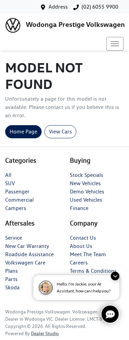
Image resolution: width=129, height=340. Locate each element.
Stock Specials (86, 175)
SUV (10, 183)
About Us (81, 246)
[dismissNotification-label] (115, 276)
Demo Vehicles (87, 191)
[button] (114, 44)
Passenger (17, 191)
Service (13, 237)
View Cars (60, 131)
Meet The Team (88, 254)
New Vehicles (85, 183)
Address (58, 6)
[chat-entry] (110, 314)
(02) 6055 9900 (100, 6)
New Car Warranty (27, 246)
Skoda (12, 287)
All (8, 175)
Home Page (23, 131)
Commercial (19, 200)
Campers (15, 208)
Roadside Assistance (29, 254)
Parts (11, 279)
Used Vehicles (86, 200)
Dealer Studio (45, 333)
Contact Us (83, 237)
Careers (79, 262)
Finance (79, 208)
